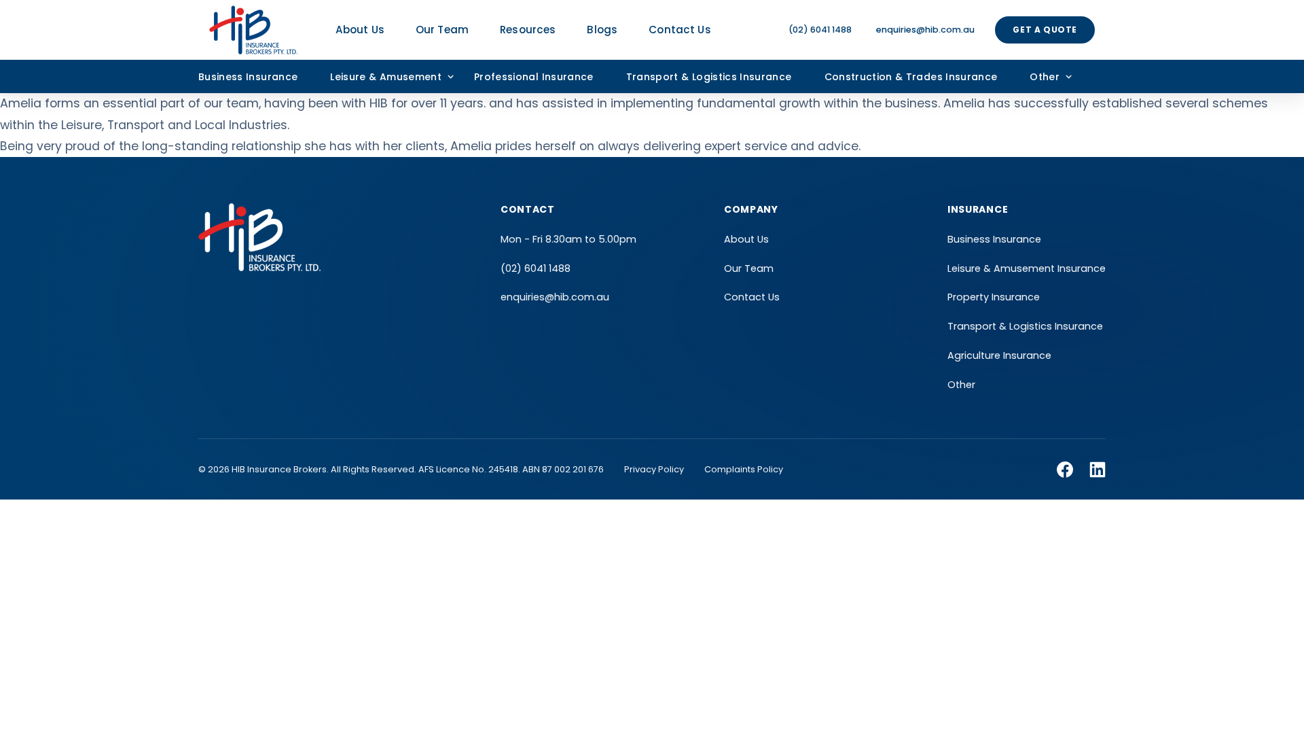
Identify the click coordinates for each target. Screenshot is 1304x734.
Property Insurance (993, 297)
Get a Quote (1045, 29)
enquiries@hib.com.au (925, 29)
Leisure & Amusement (385, 77)
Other (1045, 77)
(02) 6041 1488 (820, 29)
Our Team (442, 29)
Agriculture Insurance (999, 355)
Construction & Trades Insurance (911, 77)
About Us (360, 29)
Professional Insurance (534, 77)
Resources (528, 29)
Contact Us (680, 29)
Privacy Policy (654, 469)
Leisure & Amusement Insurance (1026, 268)
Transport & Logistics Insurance (709, 77)
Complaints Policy (743, 469)
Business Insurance (247, 77)
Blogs (602, 29)
